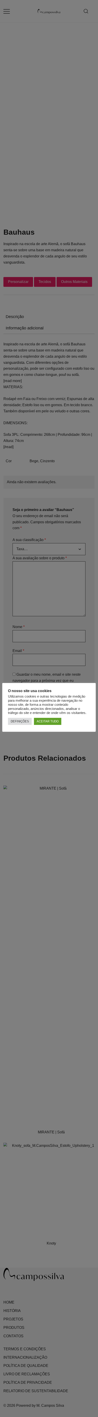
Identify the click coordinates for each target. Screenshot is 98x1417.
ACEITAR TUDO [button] (48, 721)
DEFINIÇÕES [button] (20, 721)
